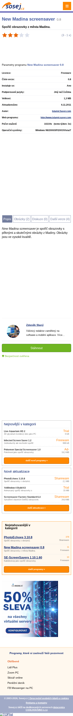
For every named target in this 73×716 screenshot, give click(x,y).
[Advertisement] (38, 48)
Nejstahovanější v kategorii (17, 527)
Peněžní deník (16, 682)
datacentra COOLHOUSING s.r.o (45, 708)
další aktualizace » (36, 508)
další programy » (36, 569)
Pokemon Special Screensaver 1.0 (22, 449)
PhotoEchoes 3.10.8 (14, 478)
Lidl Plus (12, 667)
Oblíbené (13, 661)
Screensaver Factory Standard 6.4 (22, 497)
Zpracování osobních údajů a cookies (49, 698)
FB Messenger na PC (20, 687)
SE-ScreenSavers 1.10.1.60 (23, 557)
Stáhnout (36, 348)
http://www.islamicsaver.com (56, 117)
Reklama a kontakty (36, 703)
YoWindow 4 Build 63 (15, 488)
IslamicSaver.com (61, 111)
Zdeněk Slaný (35, 324)
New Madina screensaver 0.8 (24, 547)
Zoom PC (13, 672)
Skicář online (15, 677)
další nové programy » (37, 460)
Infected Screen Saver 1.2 (17, 440)
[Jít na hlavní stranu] (13, 8)
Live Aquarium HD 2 (14, 431)
